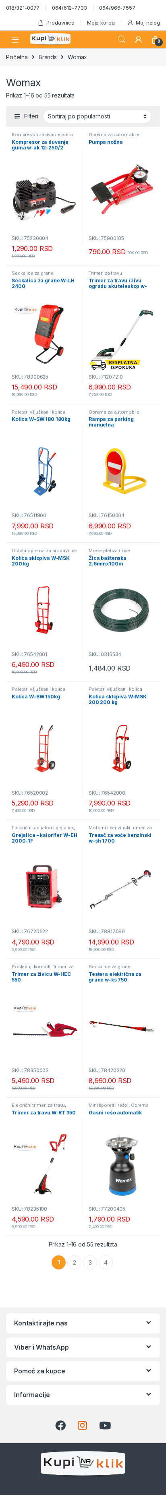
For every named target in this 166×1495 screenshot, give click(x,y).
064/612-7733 (69, 7)
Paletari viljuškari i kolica (38, 412)
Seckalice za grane (32, 273)
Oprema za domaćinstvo (119, 1107)
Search (121, 39)
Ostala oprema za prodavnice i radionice (44, 553)
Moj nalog (148, 22)
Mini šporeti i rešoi (109, 1105)
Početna (17, 57)
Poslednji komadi (31, 966)
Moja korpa (101, 22)
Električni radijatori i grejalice (43, 827)
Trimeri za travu (105, 273)
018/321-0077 (22, 7)
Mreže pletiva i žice (109, 550)
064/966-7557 (117, 7)
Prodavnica (60, 22)
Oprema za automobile (114, 134)
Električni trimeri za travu (38, 1105)
